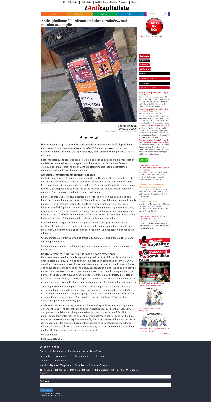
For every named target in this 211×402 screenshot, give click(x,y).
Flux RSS (119, 370)
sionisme (142, 199)
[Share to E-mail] (91, 137)
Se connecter (82, 356)
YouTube (63, 370)
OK (166, 14)
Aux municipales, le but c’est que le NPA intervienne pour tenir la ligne (154, 141)
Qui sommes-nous (49, 347)
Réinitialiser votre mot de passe (53, 396)
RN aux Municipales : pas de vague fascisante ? (153, 93)
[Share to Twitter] (86, 137)
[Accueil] (105, 7)
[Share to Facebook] (81, 137)
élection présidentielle (147, 214)
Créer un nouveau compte (51, 393)
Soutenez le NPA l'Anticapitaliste (150, 36)
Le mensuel (59, 361)
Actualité (48, 15)
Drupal (92, 365)
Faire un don (135, 2)
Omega (103, 365)
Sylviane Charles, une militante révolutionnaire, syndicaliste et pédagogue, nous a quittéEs (154, 168)
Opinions (100, 15)
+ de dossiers (165, 333)
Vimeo (76, 370)
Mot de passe (44, 381)
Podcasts (113, 2)
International (75, 15)
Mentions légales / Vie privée (55, 365)
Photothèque (123, 2)
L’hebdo (44, 361)
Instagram (103, 370)
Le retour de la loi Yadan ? (148, 202)
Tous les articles (76, 351)
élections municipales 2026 (147, 88)
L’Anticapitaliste (86, 2)
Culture (125, 15)
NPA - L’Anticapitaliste (70, 2)
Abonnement (63, 356)
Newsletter (45, 356)
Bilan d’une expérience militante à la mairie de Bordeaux (153, 110)
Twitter (88, 370)
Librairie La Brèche (101, 2)
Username (43, 373)
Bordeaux (142, 74)
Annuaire (58, 351)
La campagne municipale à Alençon (154, 125)
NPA (140, 182)
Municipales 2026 (144, 83)
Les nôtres (95, 351)
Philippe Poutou (144, 60)
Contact (44, 351)
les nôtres (142, 163)
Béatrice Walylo (144, 64)
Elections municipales (146, 78)
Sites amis (99, 356)
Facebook (47, 370)
